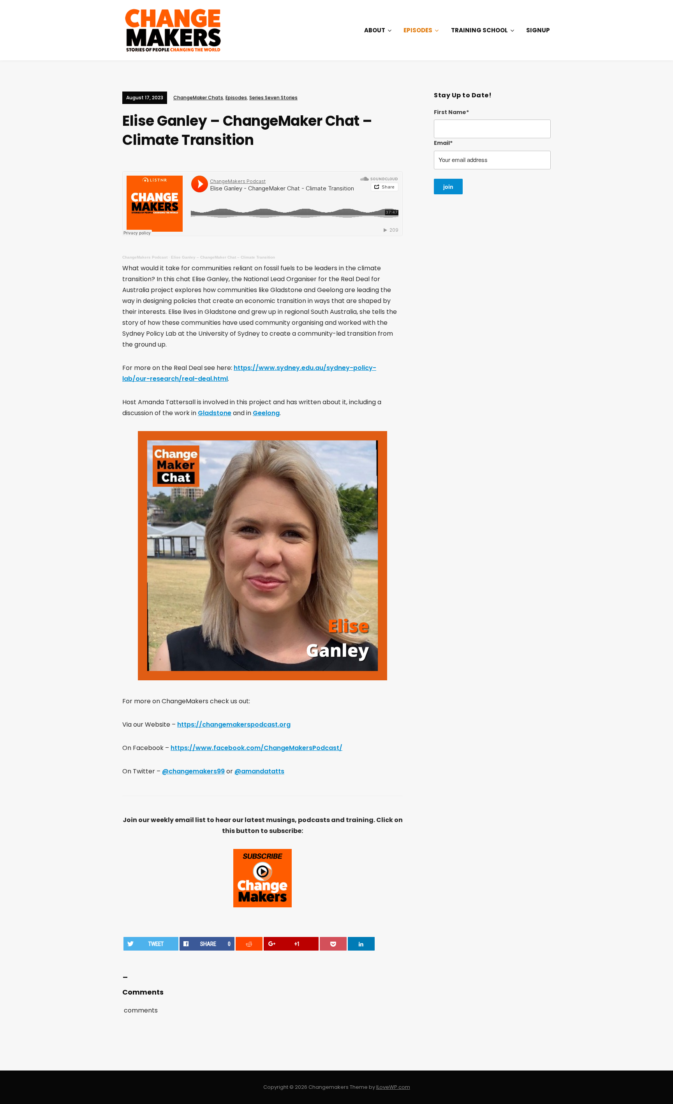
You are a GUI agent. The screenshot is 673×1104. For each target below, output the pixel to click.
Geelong (266, 412)
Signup (538, 30)
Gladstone (214, 412)
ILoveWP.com (393, 1087)
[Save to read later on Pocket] (333, 944)
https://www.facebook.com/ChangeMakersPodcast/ (256, 747)
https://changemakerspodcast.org (234, 724)
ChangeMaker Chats (198, 97)
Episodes (417, 30)
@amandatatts (259, 771)
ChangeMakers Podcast (144, 257)
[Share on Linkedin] (361, 944)
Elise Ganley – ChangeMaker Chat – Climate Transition (223, 257)
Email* (443, 143)
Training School (479, 30)
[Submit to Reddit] (249, 944)
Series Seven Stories (273, 97)
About (374, 30)
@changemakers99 (193, 771)
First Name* (451, 112)
